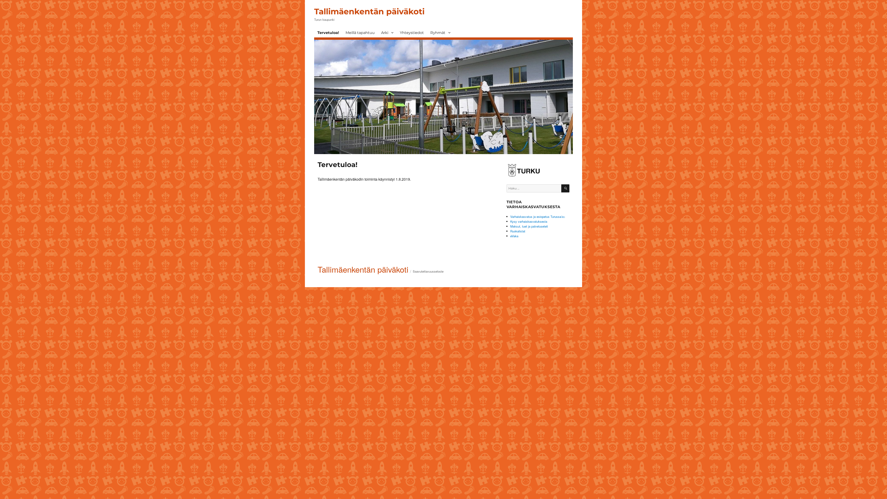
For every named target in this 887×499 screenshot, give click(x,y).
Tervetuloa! (328, 32)
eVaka (514, 236)
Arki (384, 32)
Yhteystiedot (412, 32)
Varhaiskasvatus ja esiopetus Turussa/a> (537, 216)
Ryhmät (437, 32)
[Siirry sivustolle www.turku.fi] (524, 169)
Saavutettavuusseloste (428, 271)
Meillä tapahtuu (360, 32)
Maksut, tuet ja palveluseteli (529, 226)
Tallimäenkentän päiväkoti (369, 11)
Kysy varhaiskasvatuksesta (528, 221)
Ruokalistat (517, 231)
